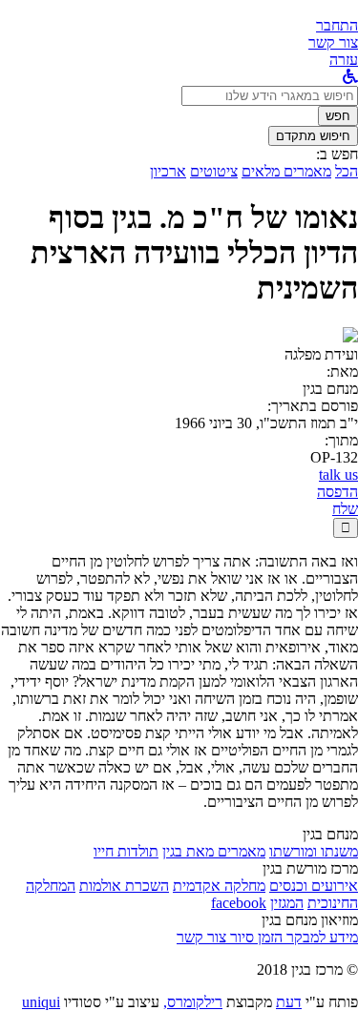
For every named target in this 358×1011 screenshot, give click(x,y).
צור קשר (201, 937)
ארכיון (168, 171)
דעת (289, 1002)
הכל (346, 171)
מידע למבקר (320, 937)
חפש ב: (337, 154)
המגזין (287, 903)
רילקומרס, (192, 1002)
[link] (333, 42)
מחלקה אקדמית (219, 885)
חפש (338, 116)
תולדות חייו (126, 851)
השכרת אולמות (124, 885)
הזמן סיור (254, 937)
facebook (238, 903)
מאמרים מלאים (286, 171)
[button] (337, 25)
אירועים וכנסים (313, 885)
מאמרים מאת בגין (213, 851)
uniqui (41, 1002)
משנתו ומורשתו (313, 851)
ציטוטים (214, 171)
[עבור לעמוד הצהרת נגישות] (350, 77)
